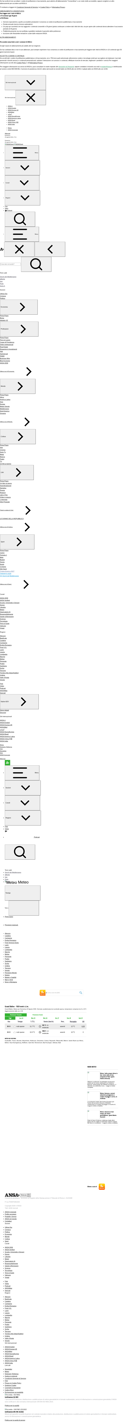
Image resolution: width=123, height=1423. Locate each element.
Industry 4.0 (4, 320)
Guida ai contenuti (11, 1376)
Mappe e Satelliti (10, 977)
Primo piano (9, 917)
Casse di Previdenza (7, 342)
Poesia (2, 490)
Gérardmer (40, 1040)
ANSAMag (3, 690)
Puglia (2, 664)
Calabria (3, 640)
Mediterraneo (4, 409)
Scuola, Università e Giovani (9, 603)
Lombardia (3, 654)
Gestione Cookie (10, 1385)
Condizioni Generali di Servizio (27, 7)
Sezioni (8, 167)
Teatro (2, 459)
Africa (2, 397)
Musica (2, 457)
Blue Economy (5, 361)
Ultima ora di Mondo (6, 421)
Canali (8, 183)
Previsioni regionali (11, 925)
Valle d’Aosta (4, 677)
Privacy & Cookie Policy (13, 1383)
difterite (7, 875)
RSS (1, 753)
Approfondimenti (5, 486)
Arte (1, 447)
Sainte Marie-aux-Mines (76, 1040)
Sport (3, 542)
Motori (2, 610)
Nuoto (2, 564)
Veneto (2, 680)
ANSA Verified (5, 600)
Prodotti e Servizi (10, 1216)
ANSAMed (11, 112)
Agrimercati (4, 354)
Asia (1, 402)
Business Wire (5, 358)
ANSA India (11, 124)
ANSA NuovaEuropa (14, 116)
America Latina (5, 399)
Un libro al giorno (6, 483)
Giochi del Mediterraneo (13, 872)
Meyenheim (25, 1040)
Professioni (5, 329)
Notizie (7, 975)
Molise (2, 659)
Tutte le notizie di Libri (7, 510)
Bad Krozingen (47, 1042)
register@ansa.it (106, 66)
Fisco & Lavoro (5, 340)
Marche (2, 657)
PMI (1, 351)
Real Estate (4, 347)
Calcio (2, 553)
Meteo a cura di (92, 1187)
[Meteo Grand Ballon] (43, 993)
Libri (2, 472)
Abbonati (7, 133)
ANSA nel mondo (11, 1219)
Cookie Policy (45, 7)
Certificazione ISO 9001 (11, 1397)
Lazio (2, 650)
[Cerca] (20, 219)
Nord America (4, 411)
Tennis (2, 562)
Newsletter (3, 751)
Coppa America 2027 (7, 571)
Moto (1, 557)
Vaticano (3, 626)
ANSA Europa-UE (13, 110)
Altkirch (65, 1040)
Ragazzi (3, 493)
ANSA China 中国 (13, 122)
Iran (6, 877)
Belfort (7, 1042)
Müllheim (25, 1042)
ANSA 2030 (4, 363)
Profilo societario (10, 1214)
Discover (3, 712)
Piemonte (3, 661)
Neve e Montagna (11, 982)
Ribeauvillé (59, 1040)
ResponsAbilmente (6, 614)
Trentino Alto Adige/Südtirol (9, 673)
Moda (2, 454)
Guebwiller (8, 1040)
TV (1, 461)
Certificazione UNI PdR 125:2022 (14, 1412)
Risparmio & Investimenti (8, 349)
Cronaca (8, 1230)
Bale (59, 1042)
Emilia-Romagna (6, 645)
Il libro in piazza (5, 497)
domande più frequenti (66, 66)
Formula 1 (3, 555)
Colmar (46, 1040)
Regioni (8, 198)
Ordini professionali (6, 344)
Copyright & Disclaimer (13, 1388)
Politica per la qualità (12, 1405)
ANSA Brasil (11, 120)
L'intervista (3, 499)
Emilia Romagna (10, 940)
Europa (2, 404)
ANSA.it (10, 106)
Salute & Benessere (7, 616)
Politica (7, 1232)
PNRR (2, 356)
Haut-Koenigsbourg (15, 1042)
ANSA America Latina (14, 118)
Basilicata (3, 638)
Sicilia (2, 668)
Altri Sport (3, 569)
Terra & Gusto (4, 623)
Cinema (2, 450)
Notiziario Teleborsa (6, 747)
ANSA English (12, 108)
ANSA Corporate (13, 130)
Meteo (10, 128)
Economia (4, 307)
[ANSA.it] (12, 1195)
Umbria (2, 675)
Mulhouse (33, 1040)
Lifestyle (3, 607)
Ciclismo (3, 567)
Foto (6, 206)
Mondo (3, 386)
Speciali (3, 693)
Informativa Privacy (58, 7)
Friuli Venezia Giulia (12, 943)
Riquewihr (52, 1040)
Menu (36, 152)
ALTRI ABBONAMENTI (8, 37)
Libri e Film (4, 495)
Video (6, 208)
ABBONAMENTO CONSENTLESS (12, 11)
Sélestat (55, 1042)
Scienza (3, 619)
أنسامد (10, 114)
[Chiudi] (19, 249)
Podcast (3, 688)
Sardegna (3, 666)
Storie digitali (4, 710)
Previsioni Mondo (11, 973)
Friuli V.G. (3, 647)
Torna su (24, 1195)
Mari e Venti (9, 980)
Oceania (3, 413)
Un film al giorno (5, 464)
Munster (19, 1040)
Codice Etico (9, 1390)
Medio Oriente (5, 406)
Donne (2, 605)
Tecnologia (3, 621)
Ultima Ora (8, 1227)
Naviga (8, 893)
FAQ (1, 749)
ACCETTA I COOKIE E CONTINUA (12, 56)
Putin (6, 879)
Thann (14, 1040)
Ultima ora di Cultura (6, 527)
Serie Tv (3, 452)
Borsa (2, 318)
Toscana (3, 670)
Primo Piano (4, 316)
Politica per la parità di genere (15, 1420)
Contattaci (8, 1221)
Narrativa (3, 488)
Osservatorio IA (5, 612)
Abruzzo (3, 636)
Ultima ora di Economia (7, 371)
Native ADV (5, 701)
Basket (2, 560)
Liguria (2, 652)
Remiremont (38, 1042)
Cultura (3, 436)
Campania (3, 643)
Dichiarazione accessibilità (14, 1392)
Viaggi (2, 628)
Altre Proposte (5, 502)
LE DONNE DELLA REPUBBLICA (12, 519)
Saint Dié (31, 1042)
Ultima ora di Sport (6, 584)
